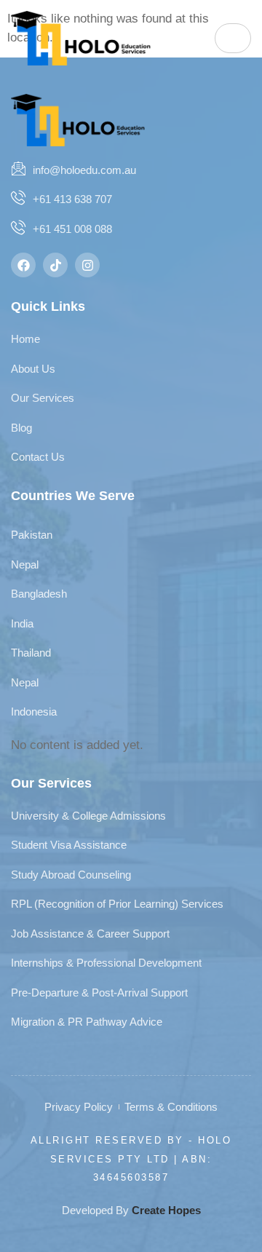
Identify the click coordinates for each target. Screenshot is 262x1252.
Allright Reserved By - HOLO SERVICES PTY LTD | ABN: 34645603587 (131, 1159)
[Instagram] (87, 265)
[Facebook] (23, 265)
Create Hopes (166, 1210)
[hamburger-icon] (233, 38)
